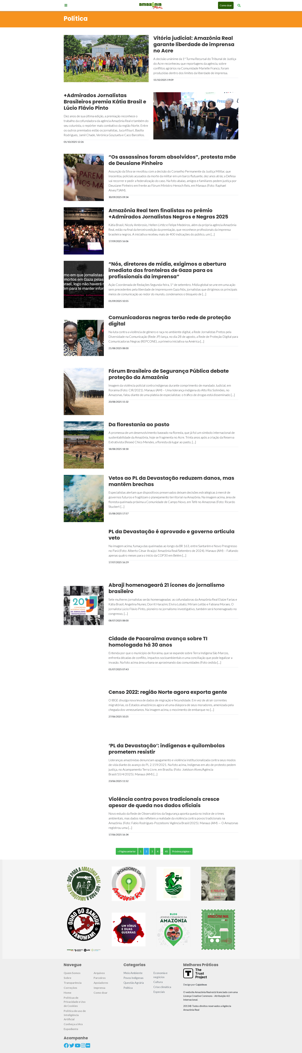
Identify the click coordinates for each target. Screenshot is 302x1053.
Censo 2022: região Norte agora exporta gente (168, 692)
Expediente (71, 1029)
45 (166, 851)
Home (67, 992)
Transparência (72, 982)
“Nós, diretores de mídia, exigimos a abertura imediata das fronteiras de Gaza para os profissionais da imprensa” (167, 270)
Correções (70, 987)
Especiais (159, 992)
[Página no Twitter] (71, 1045)
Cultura (158, 982)
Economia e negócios (160, 975)
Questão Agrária (133, 982)
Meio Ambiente (133, 973)
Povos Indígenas (133, 977)
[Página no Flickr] (88, 1045)
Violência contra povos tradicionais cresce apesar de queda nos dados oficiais (164, 802)
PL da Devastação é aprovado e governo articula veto (172, 534)
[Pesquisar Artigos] (239, 5)
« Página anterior (127, 851)
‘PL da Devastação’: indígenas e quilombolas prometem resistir (167, 748)
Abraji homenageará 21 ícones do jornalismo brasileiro (167, 588)
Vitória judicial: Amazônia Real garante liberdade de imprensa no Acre (193, 44)
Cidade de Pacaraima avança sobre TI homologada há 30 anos (158, 641)
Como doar (226, 5)
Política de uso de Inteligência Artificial (75, 1015)
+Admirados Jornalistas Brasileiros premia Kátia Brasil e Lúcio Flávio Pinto (105, 101)
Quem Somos (72, 973)
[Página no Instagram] (83, 1045)
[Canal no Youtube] (77, 1045)
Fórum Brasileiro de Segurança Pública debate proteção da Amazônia (169, 374)
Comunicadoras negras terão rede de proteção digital (170, 320)
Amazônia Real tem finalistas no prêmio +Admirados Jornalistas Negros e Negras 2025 (168, 213)
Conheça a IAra (73, 1024)
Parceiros (100, 977)
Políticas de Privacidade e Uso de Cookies (75, 1002)
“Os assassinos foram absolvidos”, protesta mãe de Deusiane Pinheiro (172, 160)
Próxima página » (181, 851)
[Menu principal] (65, 5)
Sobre (67, 977)
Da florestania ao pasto (139, 424)
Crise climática (162, 987)
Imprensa (99, 987)
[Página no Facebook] (66, 1045)
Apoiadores (101, 982)
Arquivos (99, 973)
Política (128, 987)
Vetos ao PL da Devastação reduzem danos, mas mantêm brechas (171, 481)
